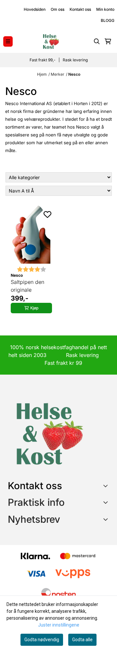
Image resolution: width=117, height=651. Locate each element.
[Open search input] (97, 41)
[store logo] (50, 41)
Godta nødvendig (41, 639)
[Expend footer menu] (106, 502)
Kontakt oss (80, 9)
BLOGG (107, 20)
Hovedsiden (35, 9)
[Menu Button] (8, 41)
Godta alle (82, 639)
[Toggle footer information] (106, 485)
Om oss (57, 9)
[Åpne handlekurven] (108, 41)
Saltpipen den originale (27, 286)
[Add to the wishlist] (47, 214)
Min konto (105, 9)
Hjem (42, 74)
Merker (57, 74)
